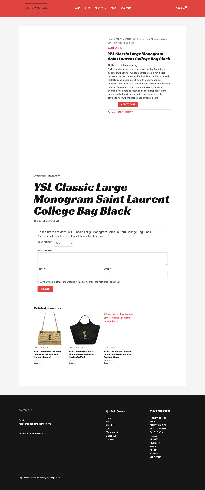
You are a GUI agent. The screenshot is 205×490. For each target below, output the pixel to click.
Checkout (111, 436)
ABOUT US (125, 8)
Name (41, 268)
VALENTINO (155, 457)
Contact (110, 439)
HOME (77, 8)
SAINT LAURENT (123, 39)
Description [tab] (40, 175)
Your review (46, 250)
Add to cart (128, 104)
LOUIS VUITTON (158, 418)
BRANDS (99, 8)
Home (111, 39)
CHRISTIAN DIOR (158, 425)
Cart (108, 428)
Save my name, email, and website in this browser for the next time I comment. (80, 282)
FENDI (153, 446)
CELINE (153, 450)
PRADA (153, 436)
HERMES (154, 439)
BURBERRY (155, 453)
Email (107, 268)
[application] (104, 8)
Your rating (45, 241)
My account (112, 432)
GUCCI (153, 421)
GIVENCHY (155, 443)
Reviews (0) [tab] (54, 175)
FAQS (113, 8)
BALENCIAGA (156, 432)
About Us (110, 425)
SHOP (87, 8)
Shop (108, 421)
